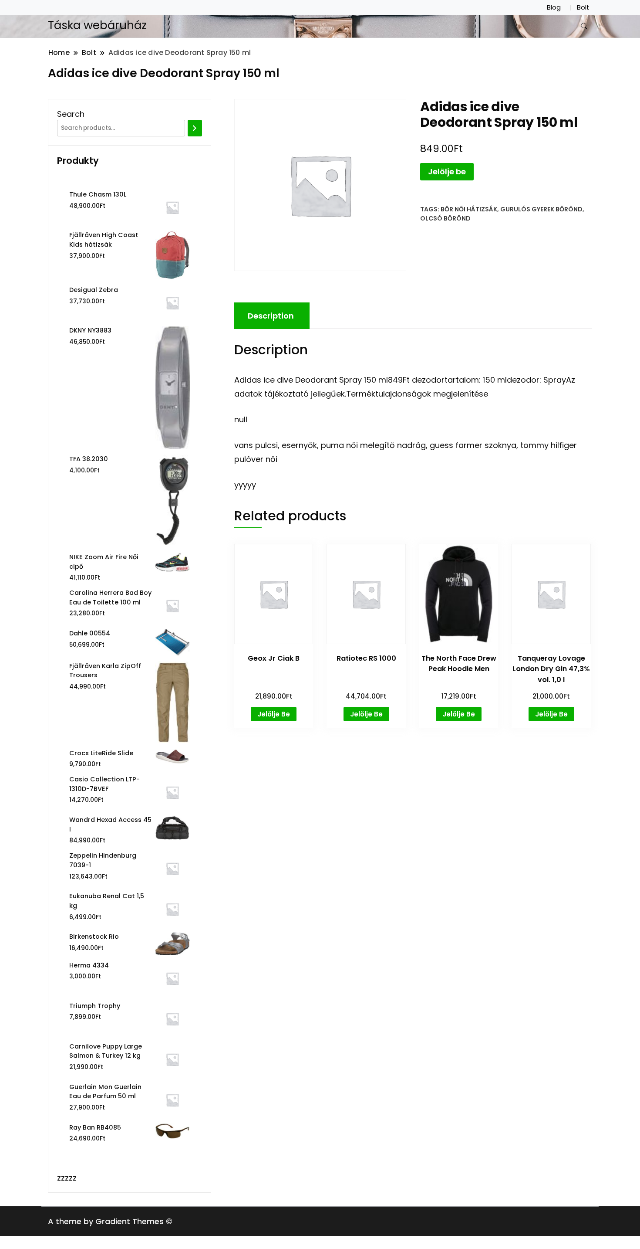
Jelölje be (447, 171)
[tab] (271, 315)
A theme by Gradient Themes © (110, 1221)
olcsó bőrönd (445, 218)
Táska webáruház (97, 25)
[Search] (195, 128)
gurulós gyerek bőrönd (541, 209)
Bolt (583, 7)
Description (271, 315)
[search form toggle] (584, 26)
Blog (554, 7)
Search (70, 114)
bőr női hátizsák (469, 209)
